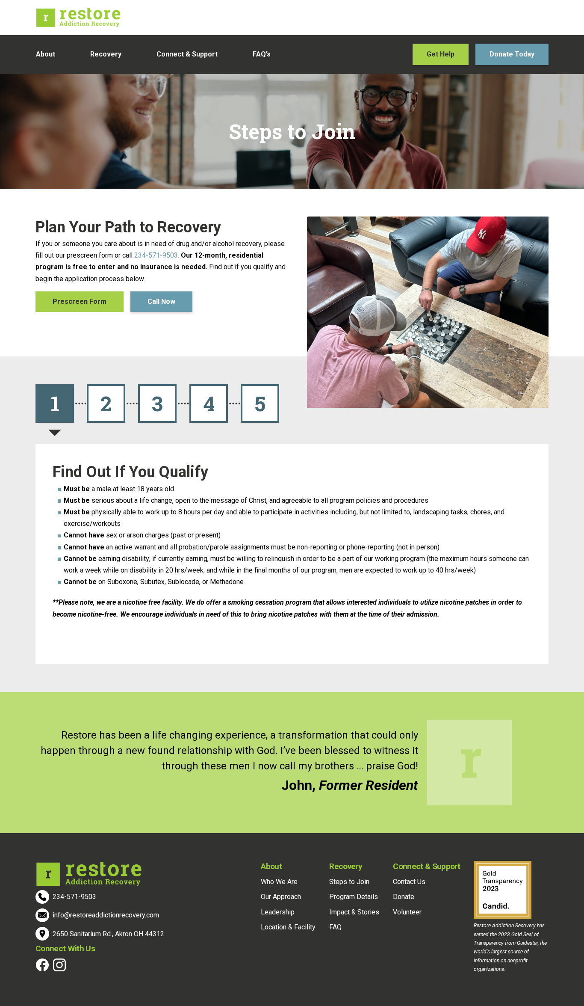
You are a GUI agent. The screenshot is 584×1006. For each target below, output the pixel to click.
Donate (403, 897)
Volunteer (407, 912)
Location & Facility (288, 927)
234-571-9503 (74, 897)
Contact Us (409, 882)
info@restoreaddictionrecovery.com (106, 915)
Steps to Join (349, 882)
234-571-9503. (157, 255)
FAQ (335, 927)
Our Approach (281, 897)
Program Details (353, 897)
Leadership (278, 912)
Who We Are (279, 882)
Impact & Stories (354, 912)
